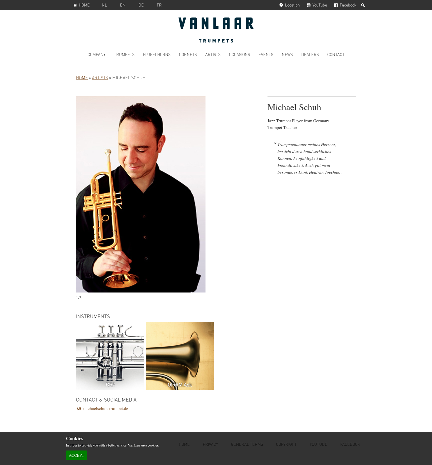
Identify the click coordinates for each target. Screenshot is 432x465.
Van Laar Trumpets (216, 30)
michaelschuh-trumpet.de (105, 408)
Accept (76, 455)
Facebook (348, 5)
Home (84, 5)
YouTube (319, 5)
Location (292, 5)
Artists (100, 77)
